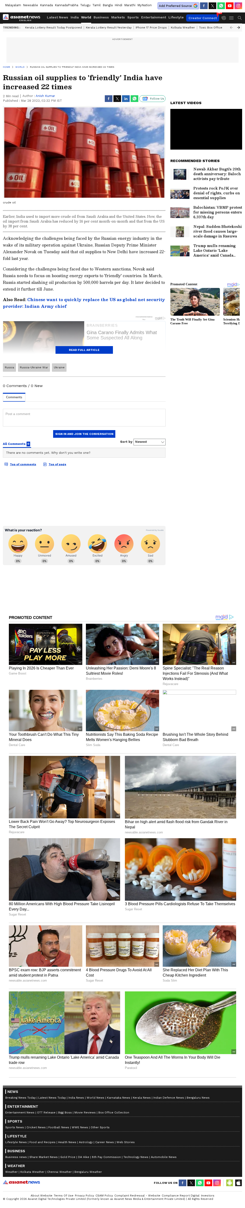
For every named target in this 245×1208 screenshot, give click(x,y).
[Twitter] (212, 5)
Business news (16, 1157)
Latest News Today (52, 1097)
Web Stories (126, 1142)
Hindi (118, 5)
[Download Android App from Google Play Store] (230, 1183)
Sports (133, 17)
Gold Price (67, 1157)
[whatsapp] (221, 5)
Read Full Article (84, 350)
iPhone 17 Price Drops (151, 27)
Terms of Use (63, 1195)
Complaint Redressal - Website (137, 1195)
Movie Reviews (85, 1112)
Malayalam (13, 5)
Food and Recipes (42, 1142)
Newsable (30, 5)
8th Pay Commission (106, 1157)
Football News (58, 1127)
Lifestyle (176, 17)
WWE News (80, 1127)
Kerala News (142, 1097)
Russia (9, 367)
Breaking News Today (20, 1097)
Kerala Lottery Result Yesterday (109, 27)
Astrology (86, 1142)
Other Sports (100, 1127)
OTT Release (46, 1112)
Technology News (135, 1157)
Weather (11, 1172)
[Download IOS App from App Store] (238, 1183)
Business (101, 17)
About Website (41, 1195)
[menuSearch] (240, 18)
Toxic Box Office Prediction (218, 27)
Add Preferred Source (175, 6)
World (86, 17)
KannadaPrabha (66, 5)
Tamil (96, 5)
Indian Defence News (168, 1097)
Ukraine (59, 367)
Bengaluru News (198, 1097)
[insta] (238, 5)
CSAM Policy (104, 1195)
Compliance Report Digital (181, 1195)
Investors (207, 1195)
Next (238, 27)
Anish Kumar (45, 96)
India (75, 17)
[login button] (225, 18)
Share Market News (43, 1157)
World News (95, 1097)
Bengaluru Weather (88, 1172)
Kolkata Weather (183, 27)
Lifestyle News (16, 1142)
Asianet (21, 1182)
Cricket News (36, 1127)
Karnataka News (118, 1097)
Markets (118, 17)
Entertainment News (19, 1112)
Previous (231, 27)
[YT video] (230, 5)
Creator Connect (203, 18)
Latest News (57, 17)
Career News (104, 1142)
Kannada (46, 5)
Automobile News (164, 1157)
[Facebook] (204, 5)
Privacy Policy (84, 1195)
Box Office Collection (113, 1112)
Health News (67, 1142)
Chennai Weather (59, 1172)
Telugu (85, 5)
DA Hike (83, 1157)
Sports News (14, 1127)
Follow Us (157, 98)
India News (76, 1097)
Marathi (129, 5)
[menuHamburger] (231, 18)
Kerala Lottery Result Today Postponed (53, 27)
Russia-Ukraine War (34, 367)
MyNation (144, 5)
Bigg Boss (65, 1112)
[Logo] (23, 17)
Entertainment (153, 17)
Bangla (108, 5)
